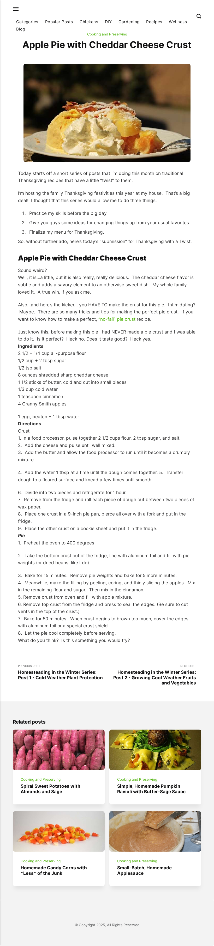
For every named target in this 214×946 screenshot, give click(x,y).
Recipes (154, 21)
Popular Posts (59, 21)
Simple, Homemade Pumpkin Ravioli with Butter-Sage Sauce (151, 788)
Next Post (154, 675)
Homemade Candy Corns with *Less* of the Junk (54, 870)
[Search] (199, 16)
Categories (27, 21)
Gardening (128, 21)
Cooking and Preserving (107, 34)
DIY (108, 21)
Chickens (89, 21)
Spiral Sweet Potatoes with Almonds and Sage (50, 788)
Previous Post (60, 672)
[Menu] (16, 9)
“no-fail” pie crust (116, 319)
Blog (20, 29)
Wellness (178, 21)
